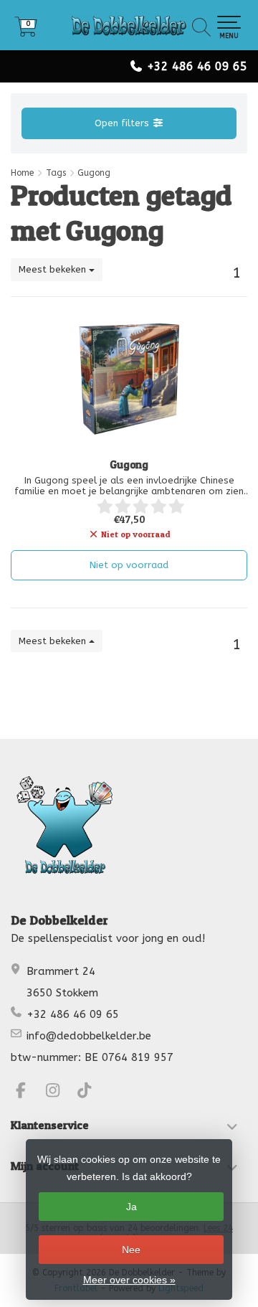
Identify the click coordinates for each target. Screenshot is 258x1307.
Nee (131, 1249)
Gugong (129, 464)
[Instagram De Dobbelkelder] (59, 1092)
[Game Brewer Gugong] (129, 379)
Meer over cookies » (129, 1279)
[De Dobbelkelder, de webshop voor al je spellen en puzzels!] (129, 25)
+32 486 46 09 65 (197, 66)
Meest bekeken (54, 269)
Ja (131, 1206)
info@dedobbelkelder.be (89, 1035)
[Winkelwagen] (25, 32)
